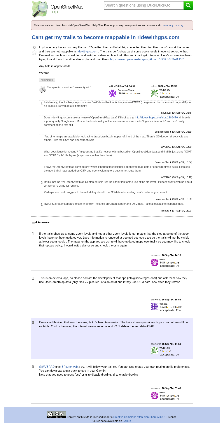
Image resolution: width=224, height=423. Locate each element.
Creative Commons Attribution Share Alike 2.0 (140, 417)
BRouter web (69, 366)
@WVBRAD (46, 366)
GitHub (127, 421)
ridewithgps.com (87, 51)
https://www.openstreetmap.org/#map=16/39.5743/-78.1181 (147, 59)
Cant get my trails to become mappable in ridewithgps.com (105, 37)
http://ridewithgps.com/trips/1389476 (156, 117)
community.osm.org (172, 25)
